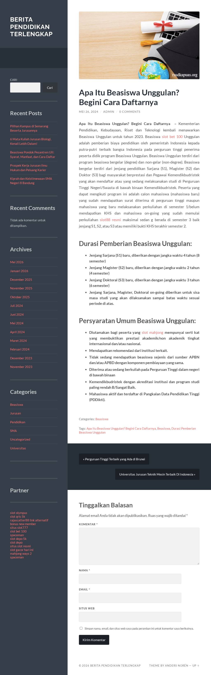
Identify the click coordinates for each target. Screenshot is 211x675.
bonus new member (23, 524)
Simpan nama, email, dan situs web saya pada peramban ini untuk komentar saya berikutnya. (139, 628)
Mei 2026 (16, 262)
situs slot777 (19, 527)
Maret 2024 (18, 340)
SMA (13, 431)
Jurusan (15, 413)
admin (108, 111)
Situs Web (87, 608)
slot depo (16, 542)
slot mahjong (152, 332)
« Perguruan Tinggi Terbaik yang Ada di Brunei (114, 459)
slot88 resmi (110, 219)
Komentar (88, 524)
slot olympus (18, 513)
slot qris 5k (17, 516)
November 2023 (21, 367)
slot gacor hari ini (21, 550)
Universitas (18, 448)
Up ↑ (195, 665)
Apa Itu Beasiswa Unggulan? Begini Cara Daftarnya (121, 428)
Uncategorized (20, 439)
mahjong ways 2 (21, 553)
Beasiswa (16, 404)
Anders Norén (176, 665)
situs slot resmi (20, 546)
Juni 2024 (17, 314)
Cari (13, 79)
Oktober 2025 (20, 297)
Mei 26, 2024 (88, 111)
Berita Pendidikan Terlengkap (31, 27)
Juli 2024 (16, 305)
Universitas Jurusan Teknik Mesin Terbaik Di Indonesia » (157, 474)
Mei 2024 (16, 323)
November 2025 (21, 288)
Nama (84, 570)
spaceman (17, 535)
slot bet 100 (18, 531)
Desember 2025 (21, 279)
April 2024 (17, 332)
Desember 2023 (21, 358)
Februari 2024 (19, 349)
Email (84, 589)
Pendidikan (17, 422)
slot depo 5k (18, 538)
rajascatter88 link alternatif (29, 520)
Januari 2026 (19, 271)
